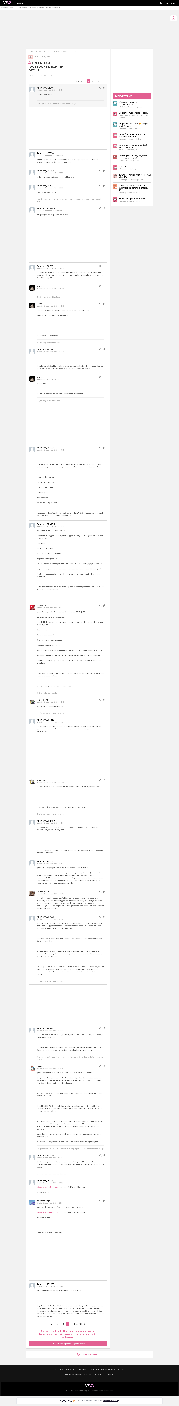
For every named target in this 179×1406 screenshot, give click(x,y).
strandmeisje (43, 1201)
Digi (40, 52)
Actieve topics (21, 8)
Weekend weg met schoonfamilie (128, 103)
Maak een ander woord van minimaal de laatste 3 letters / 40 (133, 187)
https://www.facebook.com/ (48, 1187)
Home (31, 52)
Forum (20, 3)
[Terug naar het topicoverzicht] (30, 58)
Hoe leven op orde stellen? (132, 198)
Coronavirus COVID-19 (128, 115)
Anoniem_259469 (46, 208)
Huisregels (84, 1369)
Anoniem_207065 (46, 917)
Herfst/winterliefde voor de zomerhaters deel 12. (132, 135)
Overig (123, 193)
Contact (95, 1369)
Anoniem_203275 (45, 171)
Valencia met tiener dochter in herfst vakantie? (133, 146)
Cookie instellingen (75, 1374)
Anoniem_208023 (46, 186)
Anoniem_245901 (45, 1028)
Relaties (123, 107)
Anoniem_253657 (45, 349)
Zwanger (123, 179)
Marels (40, 286)
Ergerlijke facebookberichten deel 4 (64, 52)
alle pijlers (44, 57)
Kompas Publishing (111, 1401)
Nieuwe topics (7, 8)
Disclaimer (108, 1374)
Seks (122, 160)
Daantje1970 (43, 892)
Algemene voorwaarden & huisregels (45, 8)
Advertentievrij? (94, 1374)
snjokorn (41, 605)
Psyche (123, 139)
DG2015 (41, 1066)
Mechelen (123, 166)
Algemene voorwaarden (66, 1369)
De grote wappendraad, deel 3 (133, 113)
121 (102, 81)
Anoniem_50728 (45, 266)
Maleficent (42, 700)
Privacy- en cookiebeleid (112, 1369)
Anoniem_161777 (45, 88)
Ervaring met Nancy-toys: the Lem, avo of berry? (133, 157)
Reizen (123, 150)
